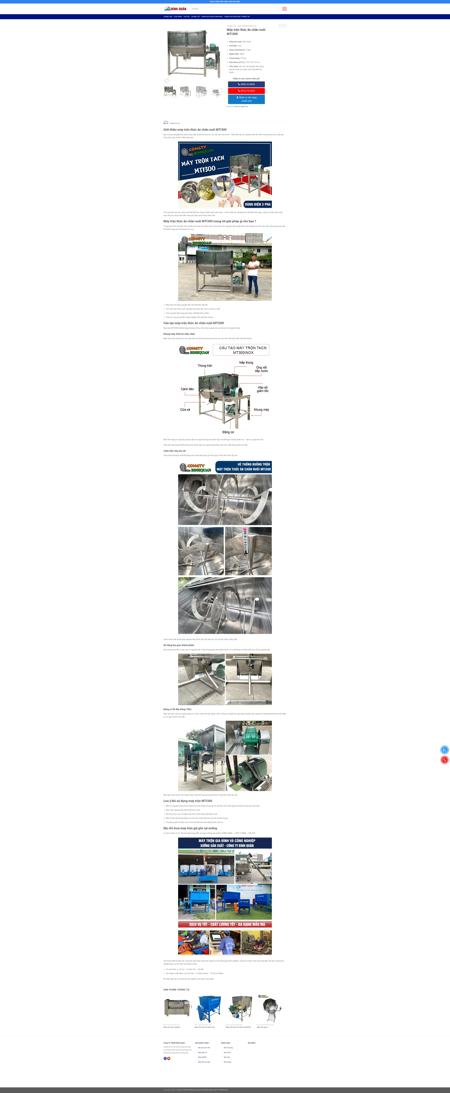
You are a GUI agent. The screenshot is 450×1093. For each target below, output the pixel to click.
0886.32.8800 (247, 84)
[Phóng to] (166, 81)
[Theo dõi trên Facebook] (165, 1058)
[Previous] (167, 54)
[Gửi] (285, 9)
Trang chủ (231, 26)
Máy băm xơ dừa (204, 1062)
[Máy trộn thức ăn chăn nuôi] (209, 1008)
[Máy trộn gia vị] (271, 1008)
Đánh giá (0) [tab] (175, 123)
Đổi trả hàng (228, 1048)
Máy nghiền (202, 1057)
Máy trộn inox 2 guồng (171, 1027)
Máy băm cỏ (202, 1053)
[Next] (219, 54)
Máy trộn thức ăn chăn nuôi (205, 1027)
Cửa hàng (178, 16)
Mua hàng (227, 1062)
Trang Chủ (167, 16)
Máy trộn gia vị (262, 1027)
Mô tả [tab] (165, 123)
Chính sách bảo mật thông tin (236, 16)
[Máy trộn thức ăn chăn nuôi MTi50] (240, 1008)
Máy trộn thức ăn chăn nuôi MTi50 (238, 1027)
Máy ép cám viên (204, 1048)
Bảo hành (227, 1053)
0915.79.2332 (247, 91)
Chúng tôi (195, 16)
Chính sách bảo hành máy (212, 16)
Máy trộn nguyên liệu (247, 26)
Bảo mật (227, 1057)
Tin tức (187, 16)
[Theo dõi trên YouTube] (168, 1058)
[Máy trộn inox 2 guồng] (177, 1008)
